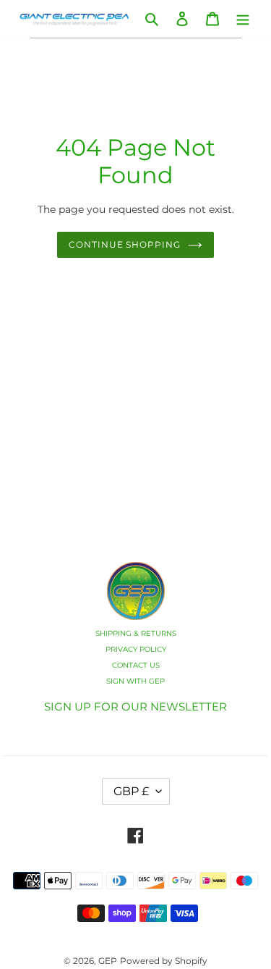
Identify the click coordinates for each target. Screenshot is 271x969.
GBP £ (131, 791)
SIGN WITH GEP (135, 681)
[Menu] (243, 18)
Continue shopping (125, 244)
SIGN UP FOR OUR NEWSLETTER (135, 706)
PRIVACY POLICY (136, 649)
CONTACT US (136, 665)
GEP (107, 960)
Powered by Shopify (163, 960)
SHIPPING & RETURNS (135, 633)
